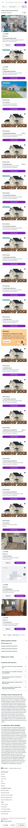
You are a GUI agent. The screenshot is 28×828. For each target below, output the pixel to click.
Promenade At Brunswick (10, 38)
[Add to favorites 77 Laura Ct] (25, 83)
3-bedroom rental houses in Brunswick (9, 648)
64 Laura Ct (7, 523)
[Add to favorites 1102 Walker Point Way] (25, 380)
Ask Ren (22, 825)
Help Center (3, 778)
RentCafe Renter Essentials (7, 795)
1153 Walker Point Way (10, 195)
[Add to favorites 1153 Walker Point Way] (25, 176)
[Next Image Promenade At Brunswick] (24, 23)
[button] (14, 23)
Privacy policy (4, 806)
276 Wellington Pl (8, 589)
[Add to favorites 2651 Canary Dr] (25, 535)
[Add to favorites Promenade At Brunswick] (25, 17)
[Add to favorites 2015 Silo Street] (25, 145)
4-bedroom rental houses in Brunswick (9, 651)
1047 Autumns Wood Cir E (10, 461)
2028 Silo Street (8, 368)
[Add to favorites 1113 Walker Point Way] (25, 207)
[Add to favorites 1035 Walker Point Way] (25, 50)
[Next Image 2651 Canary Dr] (24, 541)
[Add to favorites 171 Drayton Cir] (25, 601)
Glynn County (16, 635)
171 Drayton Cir (8, 622)
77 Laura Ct (7, 102)
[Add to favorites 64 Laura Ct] (25, 504)
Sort (25, 12)
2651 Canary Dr (8, 556)
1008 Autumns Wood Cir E (10, 430)
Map (7, 825)
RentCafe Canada (5, 790)
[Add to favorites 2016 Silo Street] (25, 300)
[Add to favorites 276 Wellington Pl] (25, 568)
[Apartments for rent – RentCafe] (4, 768)
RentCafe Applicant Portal (6, 797)
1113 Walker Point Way (10, 226)
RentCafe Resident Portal (6, 799)
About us (3, 774)
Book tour (8, 45)
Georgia (9, 635)
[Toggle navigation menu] (2, 2)
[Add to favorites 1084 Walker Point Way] (25, 114)
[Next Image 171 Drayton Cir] (24, 607)
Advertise (3, 783)
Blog (2, 781)
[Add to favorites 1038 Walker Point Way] (25, 238)
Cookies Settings (4, 813)
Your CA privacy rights (5, 809)
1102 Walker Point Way (10, 399)
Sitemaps (3, 785)
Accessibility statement (6, 811)
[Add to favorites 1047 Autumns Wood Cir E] (25, 442)
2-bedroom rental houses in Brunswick (9, 646)
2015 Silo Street (8, 164)
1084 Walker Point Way (10, 133)
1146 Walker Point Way (10, 288)
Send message (20, 45)
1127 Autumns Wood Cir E (10, 492)
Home (4, 635)
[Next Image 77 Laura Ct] (24, 89)
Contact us (3, 776)
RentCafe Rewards (5, 792)
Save (13, 825)
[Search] (26, 2)
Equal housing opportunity (7, 821)
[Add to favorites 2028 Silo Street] (25, 349)
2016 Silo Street (8, 319)
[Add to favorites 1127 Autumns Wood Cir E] (25, 473)
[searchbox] (16, 2)
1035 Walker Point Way (10, 71)
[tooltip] (5, 36)
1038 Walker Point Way (10, 257)
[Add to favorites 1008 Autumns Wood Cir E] (25, 411)
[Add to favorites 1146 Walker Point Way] (25, 269)
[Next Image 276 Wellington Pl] (24, 574)
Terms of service (4, 804)
